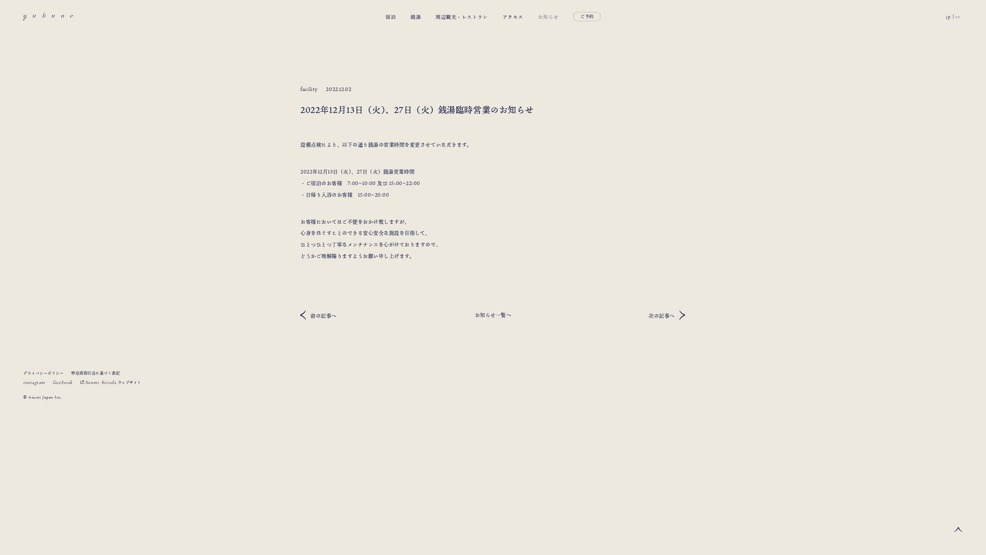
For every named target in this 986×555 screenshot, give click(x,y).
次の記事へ (662, 316)
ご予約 (587, 16)
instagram (34, 382)
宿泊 (391, 16)
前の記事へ (323, 316)
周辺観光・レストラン (462, 16)
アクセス (513, 16)
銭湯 (416, 16)
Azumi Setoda (113, 382)
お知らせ (548, 16)
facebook (62, 382)
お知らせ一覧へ (493, 315)
